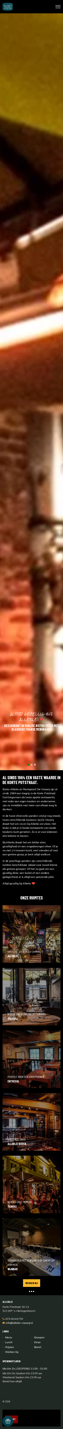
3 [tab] (35, 962)
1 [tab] (28, 962)
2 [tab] (32, 962)
